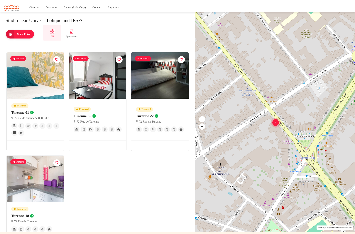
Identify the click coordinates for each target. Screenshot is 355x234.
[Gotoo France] (12, 7)
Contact (96, 7)
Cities (32, 7)
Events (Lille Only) (75, 7)
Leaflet (321, 227)
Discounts (51, 7)
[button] (202, 126)
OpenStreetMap (334, 227)
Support (112, 7)
